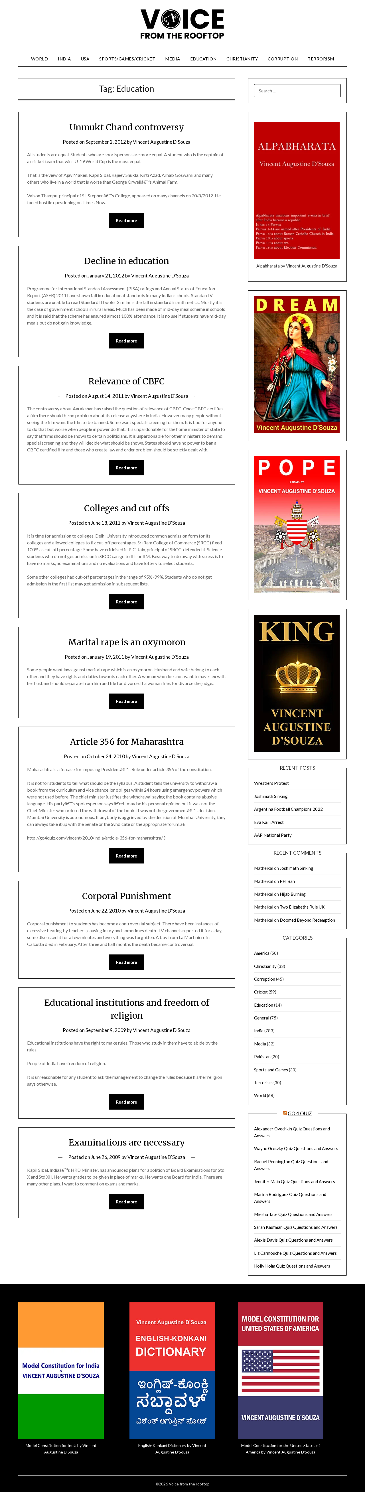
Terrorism (321, 58)
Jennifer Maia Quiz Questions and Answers (294, 1181)
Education (203, 58)
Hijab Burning (293, 894)
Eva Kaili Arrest (269, 822)
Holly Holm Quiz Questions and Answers (292, 1265)
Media (172, 58)
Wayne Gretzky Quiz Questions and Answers (296, 1148)
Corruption (283, 58)
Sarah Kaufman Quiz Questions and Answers (296, 1227)
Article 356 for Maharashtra (127, 741)
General (261, 1017)
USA (85, 58)
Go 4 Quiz (300, 1113)
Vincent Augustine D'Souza (161, 142)
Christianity (242, 58)
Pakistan (262, 1056)
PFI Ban (287, 881)
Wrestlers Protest (271, 783)
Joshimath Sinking (271, 796)
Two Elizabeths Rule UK (302, 906)
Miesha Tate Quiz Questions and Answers (293, 1214)
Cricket (261, 991)
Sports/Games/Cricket (127, 58)
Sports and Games (271, 1069)
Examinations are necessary (126, 1142)
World (39, 58)
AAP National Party (273, 835)
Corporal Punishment (126, 896)
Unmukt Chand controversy (126, 127)
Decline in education (126, 261)
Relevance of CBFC (126, 381)
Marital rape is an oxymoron (127, 642)
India (64, 58)
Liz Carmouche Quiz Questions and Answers (295, 1253)
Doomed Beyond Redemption (307, 920)
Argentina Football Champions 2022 (288, 809)
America (261, 953)
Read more (126, 220)
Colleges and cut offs (126, 508)
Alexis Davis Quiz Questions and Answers (293, 1239)
